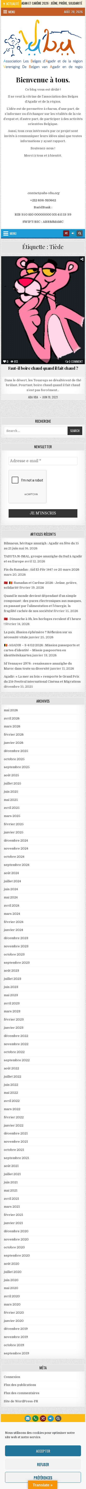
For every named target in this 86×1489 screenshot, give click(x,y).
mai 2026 (11, 710)
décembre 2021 (16, 1133)
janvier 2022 (13, 1125)
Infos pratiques (26, 273)
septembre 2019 (16, 1353)
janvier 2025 (13, 832)
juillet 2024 (12, 881)
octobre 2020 (14, 1247)
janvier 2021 (13, 1223)
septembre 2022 (17, 1060)
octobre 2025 (14, 759)
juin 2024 (11, 889)
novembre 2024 (16, 848)
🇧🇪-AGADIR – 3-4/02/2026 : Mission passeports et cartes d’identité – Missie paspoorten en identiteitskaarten (42, 650)
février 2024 (13, 922)
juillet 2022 (12, 1076)
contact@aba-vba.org (43, 193)
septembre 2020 (17, 1255)
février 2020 (14, 1312)
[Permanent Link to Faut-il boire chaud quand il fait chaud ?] (43, 310)
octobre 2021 (14, 1150)
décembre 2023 (16, 938)
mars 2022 (12, 1109)
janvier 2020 (14, 1321)
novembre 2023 (16, 946)
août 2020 (11, 1263)
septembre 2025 (17, 767)
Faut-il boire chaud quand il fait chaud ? (43, 368)
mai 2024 (11, 897)
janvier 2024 (13, 930)
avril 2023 (12, 1003)
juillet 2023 (12, 979)
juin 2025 (11, 791)
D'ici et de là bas (27, 268)
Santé (50, 273)
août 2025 (11, 775)
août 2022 (11, 1068)
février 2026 (14, 734)
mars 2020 (12, 1304)
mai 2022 (11, 1092)
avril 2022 (12, 1101)
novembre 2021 (16, 1141)
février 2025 (14, 824)
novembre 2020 (16, 1239)
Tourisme (68, 273)
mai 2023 (11, 995)
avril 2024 (11, 905)
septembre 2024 (16, 865)
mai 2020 (11, 1288)
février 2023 (14, 1019)
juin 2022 (11, 1085)
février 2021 (13, 1215)
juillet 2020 (13, 1272)
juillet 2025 (12, 783)
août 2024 (11, 873)
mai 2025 (11, 800)
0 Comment (76, 361)
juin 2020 (11, 1280)
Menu (11, 11)
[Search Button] (79, 233)
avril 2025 (12, 808)
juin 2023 (11, 987)
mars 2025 (12, 816)
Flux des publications (20, 1385)
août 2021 (11, 1166)
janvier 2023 (13, 1027)
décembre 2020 (16, 1231)
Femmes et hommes (59, 268)
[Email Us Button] (28, 1418)
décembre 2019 (16, 1329)
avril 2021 (11, 1198)
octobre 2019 (14, 1345)
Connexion (12, 1377)
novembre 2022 (16, 1044)
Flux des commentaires (21, 1393)
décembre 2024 (16, 840)
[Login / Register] (73, 233)
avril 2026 (12, 718)
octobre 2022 (14, 1052)
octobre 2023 (14, 954)
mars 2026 (12, 726)
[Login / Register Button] (51, 1418)
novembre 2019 (16, 1337)
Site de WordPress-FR (21, 1401)
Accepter (43, 1451)
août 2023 (11, 970)
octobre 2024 (14, 856)
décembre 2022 (16, 1036)
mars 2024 (12, 914)
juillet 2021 (12, 1174)
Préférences (43, 1477)
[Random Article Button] (66, 233)
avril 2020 (12, 1296)
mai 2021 (10, 1190)
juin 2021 (11, 1182)
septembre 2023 (17, 962)
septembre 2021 (16, 1158)
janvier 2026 (13, 742)
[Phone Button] (35, 1418)
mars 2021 (12, 1206)
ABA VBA (33, 397)
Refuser (43, 1464)
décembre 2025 (16, 751)
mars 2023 (12, 1011)
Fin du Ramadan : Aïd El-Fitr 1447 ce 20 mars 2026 (41, 569)
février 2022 (14, 1117)
